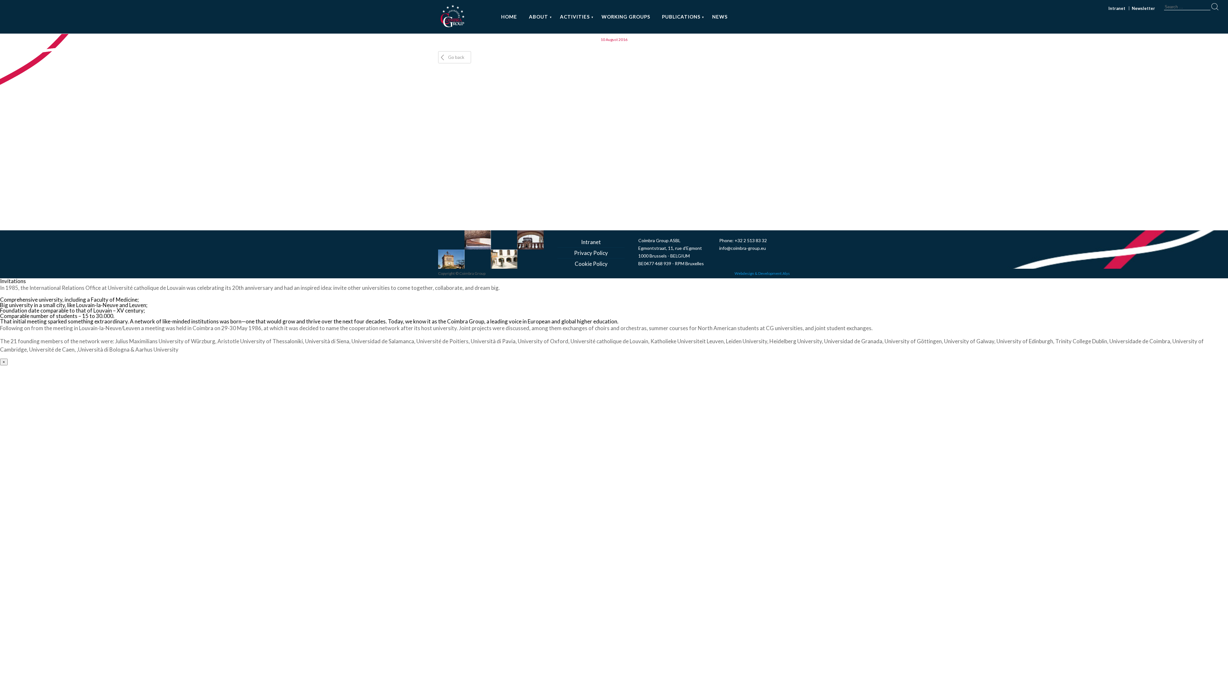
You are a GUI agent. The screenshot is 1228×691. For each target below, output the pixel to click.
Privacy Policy (591, 253)
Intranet (1116, 8)
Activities (575, 17)
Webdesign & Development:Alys (762, 273)
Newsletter (1143, 8)
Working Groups (626, 17)
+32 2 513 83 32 (751, 240)
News (720, 17)
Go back (456, 57)
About (538, 17)
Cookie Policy (591, 263)
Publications (681, 17)
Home (509, 17)
